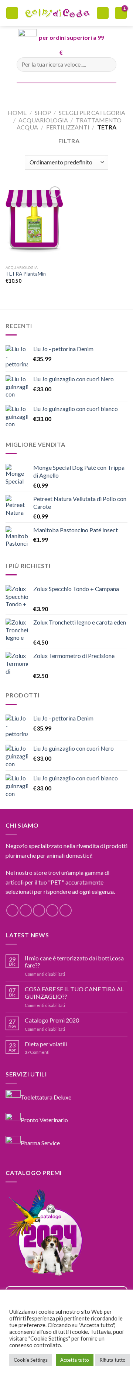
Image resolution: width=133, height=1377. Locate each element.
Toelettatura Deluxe (46, 1096)
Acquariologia (43, 119)
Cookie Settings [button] (31, 1360)
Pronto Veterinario (44, 1119)
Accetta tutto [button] (74, 1360)
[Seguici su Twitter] (39, 910)
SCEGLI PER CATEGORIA (92, 112)
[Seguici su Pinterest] (65, 910)
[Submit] (107, 64)
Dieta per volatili (46, 1043)
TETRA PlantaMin (26, 274)
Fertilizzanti (67, 127)
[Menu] (12, 13)
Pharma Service (40, 1142)
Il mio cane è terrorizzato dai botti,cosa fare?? (74, 961)
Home (17, 112)
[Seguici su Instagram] (26, 910)
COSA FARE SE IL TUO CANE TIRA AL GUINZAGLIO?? (74, 992)
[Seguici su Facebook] (12, 910)
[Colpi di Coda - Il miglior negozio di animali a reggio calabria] (57, 13)
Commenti (37, 1052)
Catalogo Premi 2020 (52, 1020)
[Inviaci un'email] (52, 910)
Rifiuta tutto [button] (113, 1360)
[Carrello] (103, 13)
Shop (43, 112)
